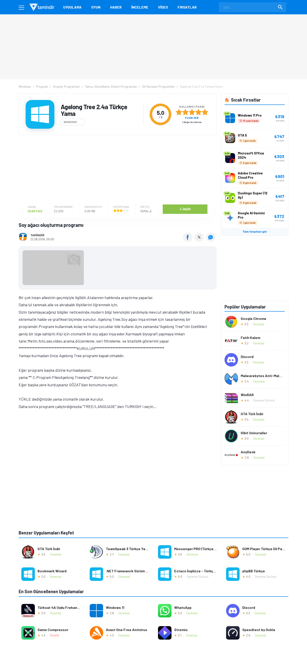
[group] (117, 269)
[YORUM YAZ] (211, 240)
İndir (185, 209)
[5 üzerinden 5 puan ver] (205, 112)
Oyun (95, 7)
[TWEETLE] (199, 240)
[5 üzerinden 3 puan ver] (192, 112)
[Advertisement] (116, 169)
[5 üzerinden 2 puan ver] (185, 112)
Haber (116, 7)
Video (163, 7)
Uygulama (72, 7)
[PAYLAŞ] (188, 240)
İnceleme (139, 7)
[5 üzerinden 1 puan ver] (179, 112)
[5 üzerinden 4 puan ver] (198, 112)
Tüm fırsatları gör (254, 231)
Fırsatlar (187, 7)
